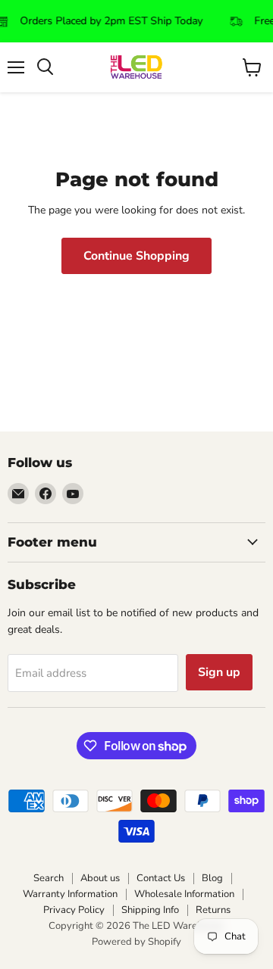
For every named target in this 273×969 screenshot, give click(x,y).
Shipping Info (150, 910)
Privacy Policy (74, 910)
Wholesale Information (184, 894)
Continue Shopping (136, 256)
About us (100, 878)
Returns (213, 910)
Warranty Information (70, 894)
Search (48, 878)
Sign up (219, 672)
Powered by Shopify (136, 942)
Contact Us (160, 878)
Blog (212, 878)
